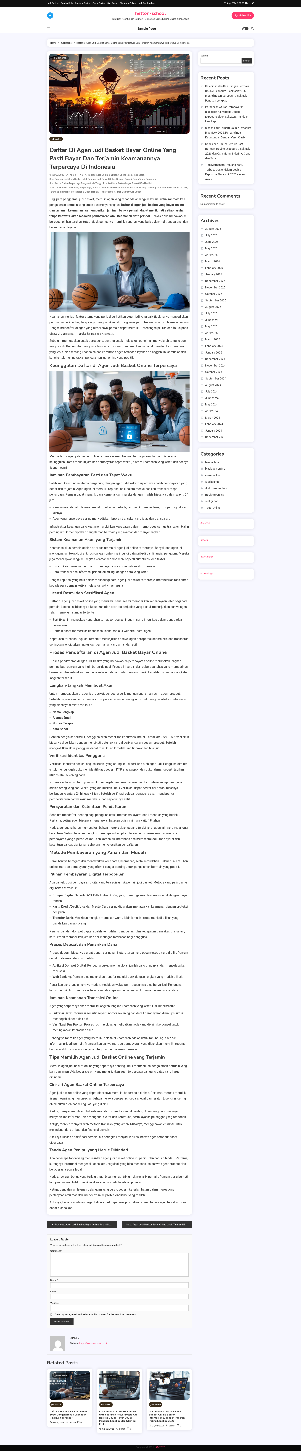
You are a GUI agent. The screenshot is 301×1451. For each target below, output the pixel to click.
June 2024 (211, 398)
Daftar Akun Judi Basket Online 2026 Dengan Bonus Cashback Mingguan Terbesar (68, 1414)
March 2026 (212, 261)
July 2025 (211, 313)
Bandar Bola (67, 3)
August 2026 (213, 228)
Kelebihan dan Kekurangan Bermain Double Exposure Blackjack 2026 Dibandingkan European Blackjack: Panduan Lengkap (227, 93)
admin (73, 175)
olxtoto (204, 540)
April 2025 (211, 333)
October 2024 (213, 372)
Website (54, 1303)
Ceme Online (98, 3)
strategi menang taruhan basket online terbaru (163, 187)
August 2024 (213, 385)
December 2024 (215, 359)
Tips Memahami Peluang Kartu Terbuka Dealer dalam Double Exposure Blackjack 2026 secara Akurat (225, 172)
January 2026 (213, 274)
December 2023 (215, 437)
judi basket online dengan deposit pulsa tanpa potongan (126, 179)
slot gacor (211, 501)
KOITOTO (160, 1447)
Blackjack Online (128, 3)
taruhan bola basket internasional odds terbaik (73, 192)
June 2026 (211, 241)
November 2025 (215, 287)
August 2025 (213, 306)
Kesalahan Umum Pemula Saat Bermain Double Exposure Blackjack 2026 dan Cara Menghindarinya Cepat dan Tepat (228, 151)
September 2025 (215, 300)
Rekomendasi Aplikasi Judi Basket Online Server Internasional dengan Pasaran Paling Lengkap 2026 (167, 1416)
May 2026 (211, 248)
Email (54, 1291)
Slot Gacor (112, 3)
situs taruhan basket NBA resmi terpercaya (115, 187)
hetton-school (150, 13)
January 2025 (213, 352)
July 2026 (211, 235)
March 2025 (212, 339)
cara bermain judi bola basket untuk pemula (72, 179)
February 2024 (214, 424)
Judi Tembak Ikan (146, 3)
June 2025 (211, 320)
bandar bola (212, 462)
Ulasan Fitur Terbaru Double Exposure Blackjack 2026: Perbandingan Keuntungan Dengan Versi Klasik (228, 132)
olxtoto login (207, 556)
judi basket (56, 139)
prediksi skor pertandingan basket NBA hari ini (127, 183)
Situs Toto (206, 523)
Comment (56, 1251)
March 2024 (212, 417)
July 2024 (211, 391)
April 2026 (211, 255)
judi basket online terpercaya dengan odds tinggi (75, 183)
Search (204, 55)
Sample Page (146, 29)
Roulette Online (82, 3)
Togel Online (213, 507)
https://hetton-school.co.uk (93, 1343)
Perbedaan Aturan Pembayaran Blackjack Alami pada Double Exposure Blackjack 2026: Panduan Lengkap (226, 114)
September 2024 (215, 378)
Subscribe (245, 15)
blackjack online (215, 468)
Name (54, 1280)
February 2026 (214, 268)
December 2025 (215, 281)
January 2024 (213, 430)
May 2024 (211, 404)
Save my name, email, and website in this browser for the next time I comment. (96, 1314)
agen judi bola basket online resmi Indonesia (120, 175)
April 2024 (211, 411)
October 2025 (213, 293)
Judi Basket (53, 3)
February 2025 (214, 346)
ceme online (213, 475)
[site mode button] (245, 28)
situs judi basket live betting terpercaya (70, 187)
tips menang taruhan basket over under (120, 192)
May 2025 (211, 326)
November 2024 (215, 365)
